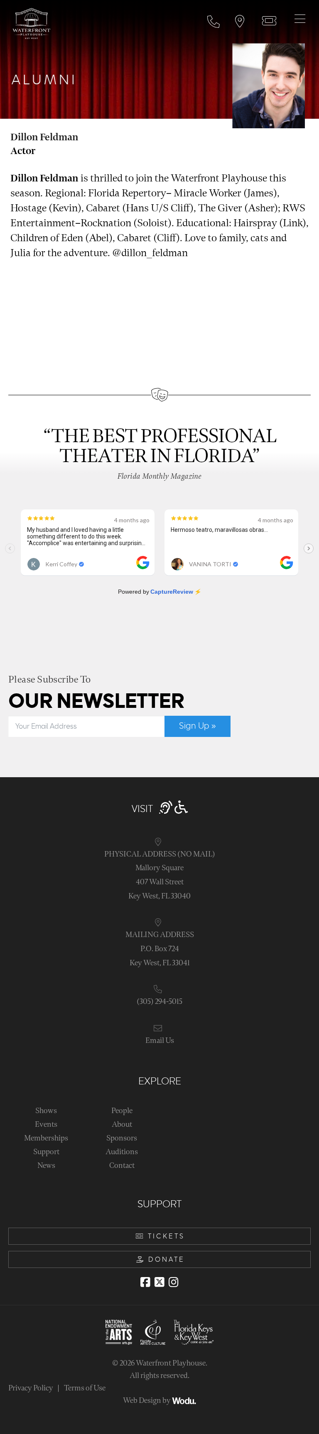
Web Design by (147, 1400)
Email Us (159, 1040)
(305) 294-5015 (159, 1001)
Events (46, 1124)
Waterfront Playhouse (171, 1363)
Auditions (122, 1152)
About (122, 1124)
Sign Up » (197, 726)
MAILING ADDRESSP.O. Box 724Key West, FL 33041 (159, 948)
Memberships (46, 1138)
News (46, 1165)
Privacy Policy (30, 1388)
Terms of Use (85, 1388)
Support (46, 1152)
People (122, 1111)
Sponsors (121, 1138)
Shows (46, 1111)
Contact (122, 1165)
